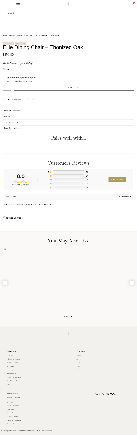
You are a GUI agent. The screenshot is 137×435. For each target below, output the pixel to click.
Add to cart (74, 87)
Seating (19, 35)
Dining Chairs (28, 35)
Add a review (117, 179)
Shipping (31, 99)
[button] (12, 99)
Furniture (12, 35)
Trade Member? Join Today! (18, 63)
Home (5, 35)
